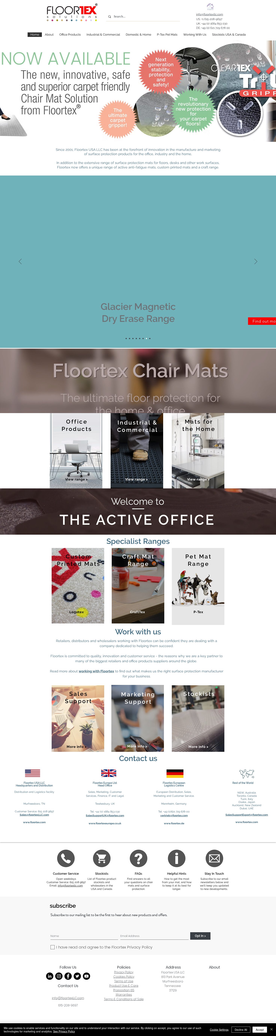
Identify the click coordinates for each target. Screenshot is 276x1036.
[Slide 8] (146, 338)
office (149, 154)
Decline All (241, 1030)
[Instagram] (59, 976)
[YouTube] (86, 976)
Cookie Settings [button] (219, 1030)
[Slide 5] (136, 338)
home (186, 154)
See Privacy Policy (64, 1031)
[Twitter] (77, 976)
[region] (76, 451)
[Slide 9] (132, 338)
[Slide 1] (139, 338)
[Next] (255, 262)
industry (162, 154)
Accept (260, 1030)
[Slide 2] (129, 338)
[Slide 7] (126, 338)
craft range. (210, 167)
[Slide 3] (143, 338)
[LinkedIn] (49, 976)
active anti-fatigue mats (137, 167)
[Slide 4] (149, 338)
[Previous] (20, 262)
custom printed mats (173, 167)
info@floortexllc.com (70, 885)
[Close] (271, 1029)
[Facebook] (68, 976)
